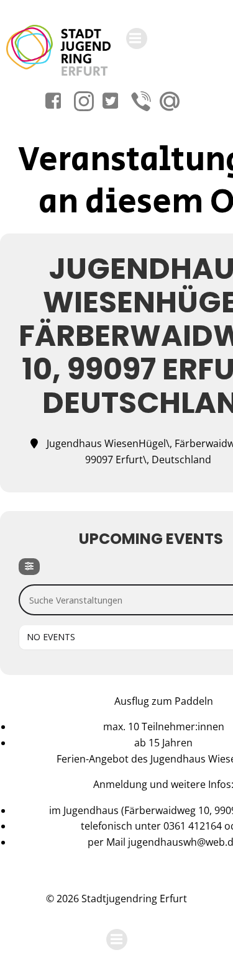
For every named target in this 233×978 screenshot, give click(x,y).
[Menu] (136, 38)
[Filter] (29, 566)
